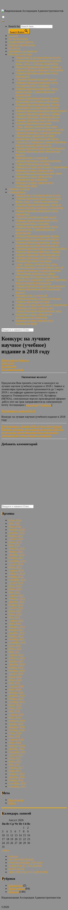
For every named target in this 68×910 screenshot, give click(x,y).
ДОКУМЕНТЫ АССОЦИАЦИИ (28, 872)
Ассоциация (8, 366)
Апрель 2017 (16, 767)
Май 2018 (14, 736)
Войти (12, 802)
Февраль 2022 (16, 626)
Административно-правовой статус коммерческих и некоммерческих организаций (36, 92)
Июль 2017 (14, 758)
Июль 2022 (14, 611)
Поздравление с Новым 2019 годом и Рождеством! (31, 426)
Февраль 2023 (16, 598)
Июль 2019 (14, 705)
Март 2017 (14, 770)
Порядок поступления (21, 44)
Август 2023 (15, 582)
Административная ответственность (37, 120)
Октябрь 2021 (16, 639)
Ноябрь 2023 (15, 576)
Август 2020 (15, 673)
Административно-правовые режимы (37, 113)
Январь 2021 (15, 661)
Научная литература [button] (20, 54)
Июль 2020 (14, 676)
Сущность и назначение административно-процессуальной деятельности (41, 144)
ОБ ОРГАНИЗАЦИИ (21, 859)
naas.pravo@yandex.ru (38, 404)
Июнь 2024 (15, 567)
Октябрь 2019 (16, 701)
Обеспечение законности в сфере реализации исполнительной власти (36, 137)
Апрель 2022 (16, 620)
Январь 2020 (15, 692)
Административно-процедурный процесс (40, 148)
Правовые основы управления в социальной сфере (34, 184)
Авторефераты (17, 192)
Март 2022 (14, 623)
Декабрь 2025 (16, 532)
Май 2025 (14, 545)
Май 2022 (14, 617)
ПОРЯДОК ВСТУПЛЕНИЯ (25, 865)
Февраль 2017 (16, 773)
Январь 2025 (15, 551)
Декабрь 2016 (16, 777)
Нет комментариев (12, 369)
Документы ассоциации (22, 51)
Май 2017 (14, 764)
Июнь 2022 (15, 614)
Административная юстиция (32, 163)
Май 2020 (14, 683)
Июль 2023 (14, 586)
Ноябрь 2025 (15, 535)
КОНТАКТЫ (16, 868)
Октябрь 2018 (16, 730)
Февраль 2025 (16, 548)
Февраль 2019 (16, 720)
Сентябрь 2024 (17, 560)
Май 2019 (14, 711)
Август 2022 (15, 607)
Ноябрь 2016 (15, 780)
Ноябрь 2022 (15, 604)
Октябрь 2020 (16, 670)
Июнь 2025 (15, 542)
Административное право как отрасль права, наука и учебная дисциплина (38, 62)
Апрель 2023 (16, 595)
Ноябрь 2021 (15, 636)
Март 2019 (14, 717)
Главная (13, 35)
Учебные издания (18, 189)
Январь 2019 (15, 723)
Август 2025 (15, 539)
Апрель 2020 (16, 686)
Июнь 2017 (15, 761)
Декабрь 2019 (16, 695)
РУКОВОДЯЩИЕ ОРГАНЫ (25, 862)
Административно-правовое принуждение (40, 110)
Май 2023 (14, 592)
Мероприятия (9, 360)
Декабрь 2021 (16, 632)
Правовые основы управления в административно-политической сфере (38, 172)
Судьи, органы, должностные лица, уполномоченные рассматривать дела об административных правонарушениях (39, 129)
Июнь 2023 (15, 589)
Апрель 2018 (16, 739)
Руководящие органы (21, 41)
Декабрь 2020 (16, 664)
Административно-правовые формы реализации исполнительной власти (37, 100)
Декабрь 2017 (16, 748)
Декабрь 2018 (16, 726)
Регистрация (15, 799)
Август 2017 (15, 755)
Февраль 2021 (16, 658)
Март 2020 (14, 689)
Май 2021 (14, 651)
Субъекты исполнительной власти (35, 79)
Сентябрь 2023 (17, 579)
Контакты (14, 48)
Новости (23, 360)
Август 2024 (15, 564)
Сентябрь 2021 (17, 642)
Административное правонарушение (37, 117)
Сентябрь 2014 (17, 786)
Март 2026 (14, 526)
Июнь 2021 (15, 648)
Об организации (18, 38)
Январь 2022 (15, 629)
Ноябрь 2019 (15, 698)
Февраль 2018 (16, 745)
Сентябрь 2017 (17, 751)
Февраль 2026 (16, 529)
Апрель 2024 (16, 570)
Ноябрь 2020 (15, 667)
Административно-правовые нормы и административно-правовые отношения (39, 68)
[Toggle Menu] (2, 21)
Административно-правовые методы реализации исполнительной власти (37, 106)
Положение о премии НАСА (18, 410)
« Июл (5, 850)
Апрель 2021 (16, 654)
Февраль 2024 (16, 573)
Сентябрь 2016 (17, 783)
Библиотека (15, 885)
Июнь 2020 (15, 679)
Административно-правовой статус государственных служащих (36, 84)
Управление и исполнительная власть (37, 57)
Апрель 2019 (16, 714)
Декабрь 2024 (16, 554)
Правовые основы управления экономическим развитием (33, 178)
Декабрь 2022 (16, 601)
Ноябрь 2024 (15, 557)
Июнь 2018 (15, 733)
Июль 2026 (14, 520)
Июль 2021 (14, 645)
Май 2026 (14, 523)
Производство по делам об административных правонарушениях (38, 159)
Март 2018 (14, 742)
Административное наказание (33, 123)
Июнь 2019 (15, 708)
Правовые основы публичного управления (41, 167)
